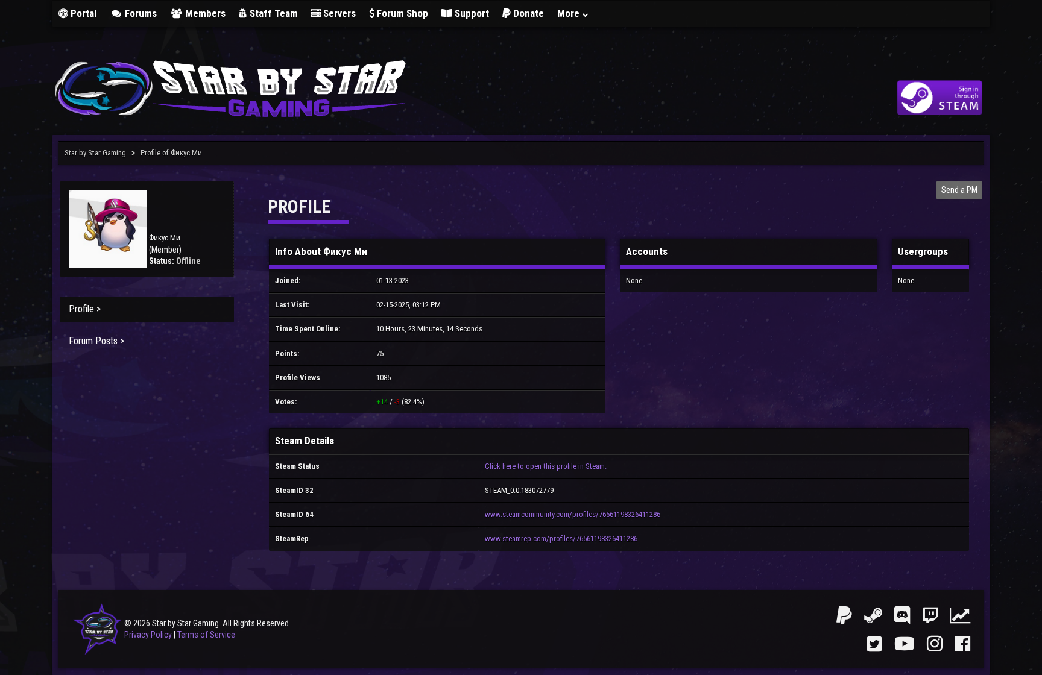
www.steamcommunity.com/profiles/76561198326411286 (572, 514)
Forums (139, 13)
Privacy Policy (148, 634)
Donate (527, 13)
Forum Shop (401, 13)
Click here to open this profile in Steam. (546, 466)
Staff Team (272, 13)
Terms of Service (206, 634)
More (569, 13)
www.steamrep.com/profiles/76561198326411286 (561, 538)
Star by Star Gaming (95, 152)
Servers (338, 13)
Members (204, 13)
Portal (82, 13)
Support (470, 13)
